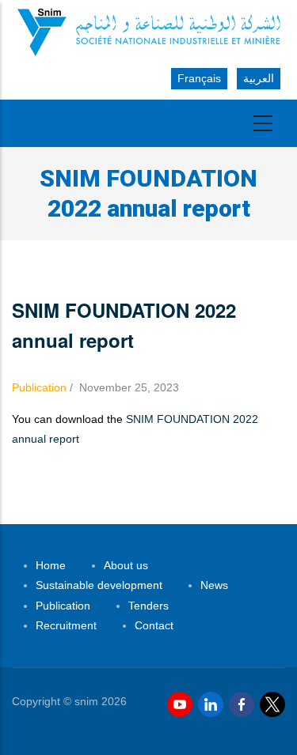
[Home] (148, 31)
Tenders (148, 605)
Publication (39, 387)
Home (51, 565)
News (214, 585)
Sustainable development (99, 585)
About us (126, 565)
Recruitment (66, 625)
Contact (154, 625)
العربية (258, 78)
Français (199, 78)
